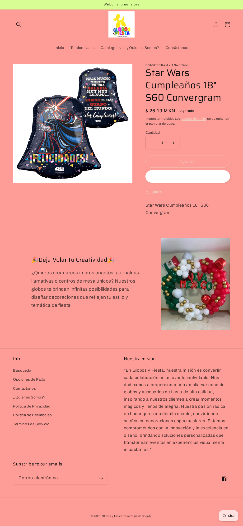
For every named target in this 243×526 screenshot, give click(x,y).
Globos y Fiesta (112, 516)
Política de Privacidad (32, 406)
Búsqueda (22, 370)
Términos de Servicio (31, 424)
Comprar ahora (187, 177)
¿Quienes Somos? (29, 397)
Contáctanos (24, 388)
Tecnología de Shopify (137, 516)
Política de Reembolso (32, 415)
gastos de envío (194, 118)
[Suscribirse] (101, 478)
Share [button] (156, 192)
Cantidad (152, 132)
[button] (18, 24)
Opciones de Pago (29, 379)
